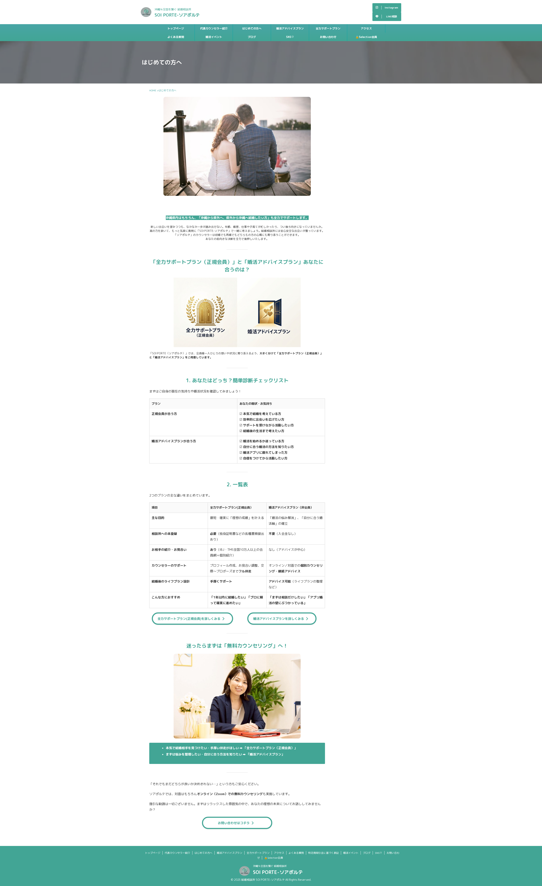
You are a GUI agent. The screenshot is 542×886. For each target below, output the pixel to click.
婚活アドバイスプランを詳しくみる (278, 618)
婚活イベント (214, 37)
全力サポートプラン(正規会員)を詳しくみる (189, 618)
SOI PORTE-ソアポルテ (177, 15)
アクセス (366, 28)
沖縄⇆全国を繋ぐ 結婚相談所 (270, 866)
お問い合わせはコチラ (234, 823)
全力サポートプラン (328, 28)
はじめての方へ (251, 28)
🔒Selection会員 (366, 37)
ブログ (252, 37)
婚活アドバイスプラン (290, 28)
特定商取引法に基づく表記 (323, 853)
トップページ (175, 28)
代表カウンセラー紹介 (214, 28)
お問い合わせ (328, 37)
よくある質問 (175, 37)
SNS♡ (290, 37)
